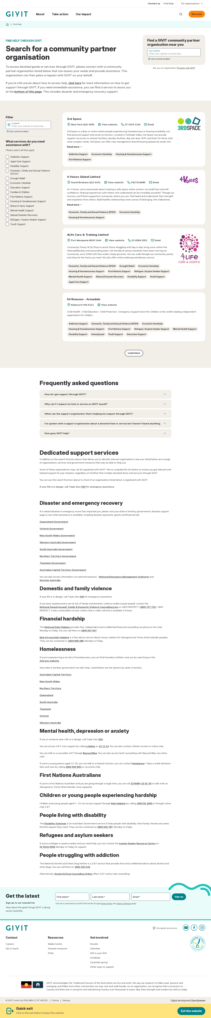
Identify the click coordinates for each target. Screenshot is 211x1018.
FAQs (51, 953)
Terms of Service (123, 903)
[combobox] (174, 52)
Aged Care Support (20, 161)
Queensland (46, 695)
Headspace (138, 763)
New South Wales (50, 681)
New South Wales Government (57, 535)
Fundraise (95, 957)
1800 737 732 (148, 607)
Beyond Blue (90, 753)
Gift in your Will (98, 953)
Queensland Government (54, 521)
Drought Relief (17, 178)
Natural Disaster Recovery (24, 215)
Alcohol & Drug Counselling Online (73, 873)
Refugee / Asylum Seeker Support (28, 219)
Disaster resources (57, 948)
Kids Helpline (118, 803)
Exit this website (191, 1011)
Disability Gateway (55, 823)
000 (83, 486)
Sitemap (66, 1000)
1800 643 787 (105, 826)
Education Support (20, 187)
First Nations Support (21, 196)
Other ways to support (102, 966)
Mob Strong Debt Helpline (54, 637)
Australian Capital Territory (55, 674)
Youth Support (17, 224)
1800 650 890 (73, 766)
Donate (94, 943)
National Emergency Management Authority (124, 576)
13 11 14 (104, 746)
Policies (55, 1000)
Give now (196, 14)
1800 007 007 (89, 630)
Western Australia (50, 722)
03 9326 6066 (47, 846)
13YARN (135, 783)
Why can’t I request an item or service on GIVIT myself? (76, 404)
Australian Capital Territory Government (63, 569)
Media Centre (55, 943)
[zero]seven (198, 1000)
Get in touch (12, 948)
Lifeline (91, 746)
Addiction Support (19, 156)
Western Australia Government (58, 542)
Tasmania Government (53, 563)
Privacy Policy (106, 903)
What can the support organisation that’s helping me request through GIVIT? (88, 413)
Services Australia (50, 580)
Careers (10, 943)
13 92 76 (146, 783)
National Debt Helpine (57, 627)
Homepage (17, 14)
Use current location (160, 59)
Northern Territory (50, 688)
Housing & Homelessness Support (28, 201)
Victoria (44, 715)
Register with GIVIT (186, 68)
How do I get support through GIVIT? (65, 394)
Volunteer (95, 948)
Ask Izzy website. (49, 660)
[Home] (7, 24)
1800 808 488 (76, 640)
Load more (134, 353)
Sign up (179, 896)
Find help (169, 3)
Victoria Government (52, 528)
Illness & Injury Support (22, 205)
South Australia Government (56, 549)
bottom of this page (28, 91)
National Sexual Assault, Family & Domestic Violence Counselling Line (79, 607)
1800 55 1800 (144, 803)
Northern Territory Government (58, 556)
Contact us (154, 3)
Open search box (181, 14)
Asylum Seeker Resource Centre (137, 843)
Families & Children (20, 192)
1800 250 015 (82, 866)
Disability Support (19, 166)
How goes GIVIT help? (56, 433)
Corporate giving (99, 962)
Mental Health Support (22, 210)
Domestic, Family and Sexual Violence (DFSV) (30, 172)
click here (74, 83)
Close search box (173, 14)
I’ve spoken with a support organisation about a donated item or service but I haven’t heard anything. (102, 423)
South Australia (49, 702)
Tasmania (45, 708)
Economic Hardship (20, 182)
